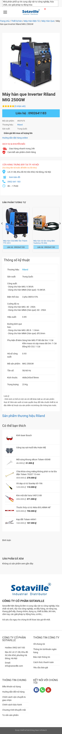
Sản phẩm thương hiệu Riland (23, 416)
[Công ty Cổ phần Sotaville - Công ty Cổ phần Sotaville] (31, 12)
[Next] (59, 229)
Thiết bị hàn (16, 21)
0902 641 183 (14, 181)
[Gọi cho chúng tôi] (42, 690)
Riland (25, 269)
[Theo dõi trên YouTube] (48, 690)
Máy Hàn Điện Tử (32, 21)
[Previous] (2, 229)
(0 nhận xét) (20, 106)
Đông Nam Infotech (38, 730)
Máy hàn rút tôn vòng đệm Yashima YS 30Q (44, 242)
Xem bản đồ (14, 177)
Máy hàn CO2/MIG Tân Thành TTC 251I (15, 242)
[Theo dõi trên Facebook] (36, 690)
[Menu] (5, 12)
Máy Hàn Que (48, 21)
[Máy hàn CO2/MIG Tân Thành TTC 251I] (16, 223)
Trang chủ (4, 21)
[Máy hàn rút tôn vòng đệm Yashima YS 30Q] (46, 223)
